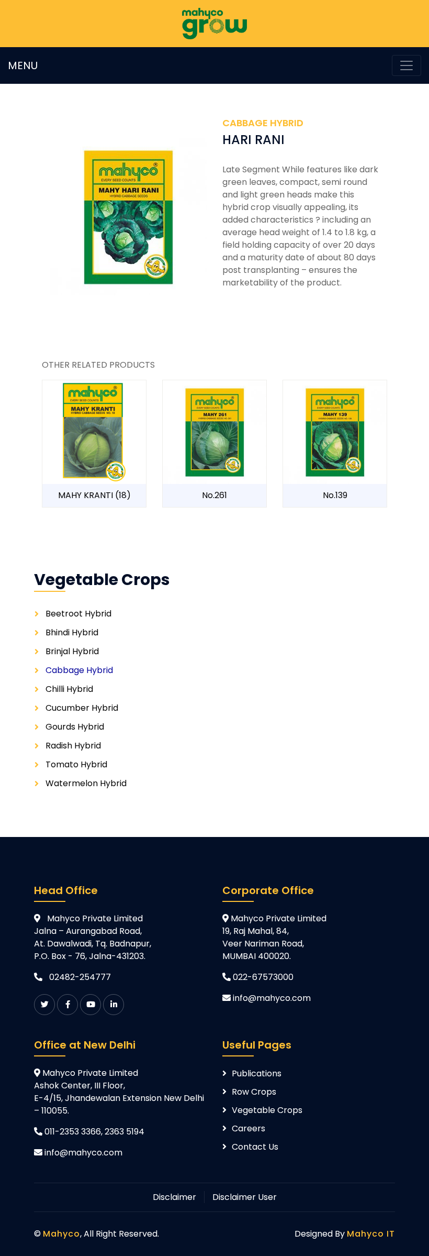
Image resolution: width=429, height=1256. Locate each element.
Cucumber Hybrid (82, 708)
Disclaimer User (244, 1197)
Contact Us (255, 1147)
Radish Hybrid (73, 746)
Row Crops (254, 1092)
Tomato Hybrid (76, 764)
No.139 (335, 495)
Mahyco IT (371, 1234)
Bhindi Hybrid (72, 632)
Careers (248, 1128)
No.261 (214, 495)
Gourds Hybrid (75, 727)
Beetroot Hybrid (78, 614)
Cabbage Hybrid (79, 670)
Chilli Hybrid (69, 689)
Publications (256, 1073)
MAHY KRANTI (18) (94, 495)
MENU (23, 65)
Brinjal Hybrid (72, 651)
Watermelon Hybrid (86, 783)
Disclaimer (174, 1197)
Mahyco (61, 1234)
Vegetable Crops (267, 1110)
